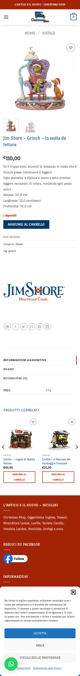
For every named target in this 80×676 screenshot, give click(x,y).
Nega (40, 645)
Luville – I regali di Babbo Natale (19, 461)
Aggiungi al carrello (26, 224)
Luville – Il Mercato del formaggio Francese (56, 461)
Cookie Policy (24, 668)
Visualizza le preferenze (40, 657)
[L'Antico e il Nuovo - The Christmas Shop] (40, 17)
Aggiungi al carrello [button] (19, 477)
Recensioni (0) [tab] (15, 378)
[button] (73, 592)
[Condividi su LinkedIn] (47, 326)
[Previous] (10, 78)
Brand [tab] (8, 369)
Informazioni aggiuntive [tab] (24, 360)
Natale (48, 33)
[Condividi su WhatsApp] (7, 326)
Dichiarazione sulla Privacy (47, 668)
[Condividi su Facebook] (15, 326)
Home (30, 33)
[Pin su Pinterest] (39, 326)
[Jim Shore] (34, 292)
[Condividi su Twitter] (23, 326)
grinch (12, 251)
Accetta (40, 633)
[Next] (70, 78)
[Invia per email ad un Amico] (31, 326)
